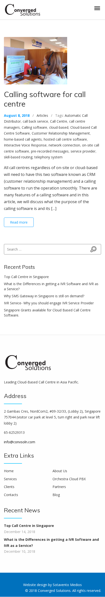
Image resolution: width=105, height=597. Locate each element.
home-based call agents (23, 139)
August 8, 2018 (17, 115)
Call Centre (58, 121)
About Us (59, 471)
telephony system (48, 157)
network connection (64, 145)
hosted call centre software (65, 139)
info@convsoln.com (19, 442)
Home (9, 471)
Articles (42, 115)
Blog (56, 494)
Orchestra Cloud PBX (69, 479)
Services (10, 479)
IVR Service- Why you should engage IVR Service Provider (49, 303)
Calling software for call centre (45, 99)
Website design (35, 584)
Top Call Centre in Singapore (26, 276)
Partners (59, 486)
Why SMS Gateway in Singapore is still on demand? (44, 296)
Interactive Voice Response (25, 145)
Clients (9, 486)
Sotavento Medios (67, 584)
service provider (83, 151)
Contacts (11, 494)
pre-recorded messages (50, 151)
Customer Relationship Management (61, 133)
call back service (35, 121)
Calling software (34, 127)
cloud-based (58, 127)
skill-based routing (18, 157)
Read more (19, 222)
